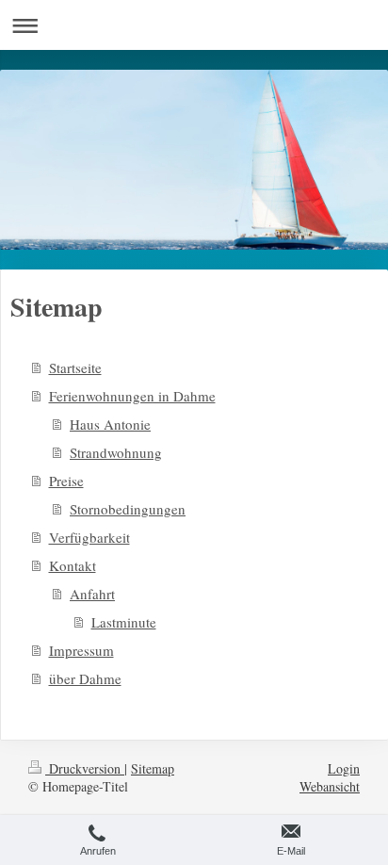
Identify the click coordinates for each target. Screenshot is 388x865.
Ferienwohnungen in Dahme (132, 395)
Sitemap (152, 768)
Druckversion (84, 768)
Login (344, 768)
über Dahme (85, 678)
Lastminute (123, 621)
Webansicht (329, 786)
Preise (66, 480)
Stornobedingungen (128, 508)
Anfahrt (92, 593)
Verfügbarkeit (89, 537)
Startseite (75, 367)
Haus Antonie (110, 424)
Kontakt (72, 565)
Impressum (81, 650)
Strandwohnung (116, 452)
